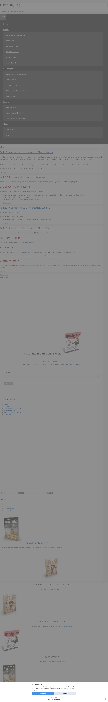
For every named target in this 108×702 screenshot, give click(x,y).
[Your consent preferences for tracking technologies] (105, 699)
